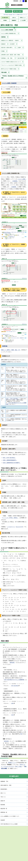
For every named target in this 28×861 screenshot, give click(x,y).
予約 (21, 734)
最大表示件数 (21, 58)
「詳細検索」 (14, 181)
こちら (3, 139)
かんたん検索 (6, 83)
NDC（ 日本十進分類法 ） (13, 398)
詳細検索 (13, 83)
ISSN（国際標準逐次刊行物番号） (12, 462)
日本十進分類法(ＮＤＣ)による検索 (9, 824)
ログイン (9, 11)
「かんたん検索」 (21, 179)
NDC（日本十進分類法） (9, 457)
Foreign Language (8, 14)
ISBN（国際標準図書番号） (10, 460)
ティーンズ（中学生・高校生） (10, 517)
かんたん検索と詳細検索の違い (8, 33)
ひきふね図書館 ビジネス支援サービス (10, 816)
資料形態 (12, 662)
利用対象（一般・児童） (7, 58)
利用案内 (5, 20)
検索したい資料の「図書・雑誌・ (9, 349)
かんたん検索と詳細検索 (7, 29)
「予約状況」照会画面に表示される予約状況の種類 (12, 76)
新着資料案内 (4, 789)
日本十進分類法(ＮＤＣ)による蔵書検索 (14, 679)
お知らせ (14, 17)
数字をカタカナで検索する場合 (8, 68)
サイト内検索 (17, 14)
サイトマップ (24, 14)
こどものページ (11, 526)
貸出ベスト (3, 793)
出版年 (19, 47)
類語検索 (3, 804)
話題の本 (3, 800)
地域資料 (3, 820)
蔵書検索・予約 (4, 781)
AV (19, 349)
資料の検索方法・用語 (6, 785)
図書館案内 (14, 20)
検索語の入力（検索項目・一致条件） (10, 40)
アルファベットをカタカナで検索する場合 (11, 65)
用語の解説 (4, 72)
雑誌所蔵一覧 (4, 808)
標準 (21, 1)
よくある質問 (22, 20)
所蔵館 (3, 51)
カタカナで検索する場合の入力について (11, 61)
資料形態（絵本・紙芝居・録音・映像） (11, 54)
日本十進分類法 (14, 685)
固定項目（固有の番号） (7, 47)
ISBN (12, 703)
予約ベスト (3, 796)
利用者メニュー (23, 17)
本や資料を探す (5, 17)
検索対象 (3, 37)
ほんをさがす (19, 526)
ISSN (12, 714)
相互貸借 (6, 741)
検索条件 (3, 44)
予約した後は (18, 766)
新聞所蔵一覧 (4, 812)
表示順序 (12, 44)
